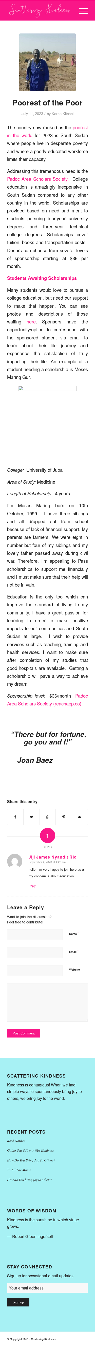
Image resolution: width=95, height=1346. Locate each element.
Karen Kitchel (62, 113)
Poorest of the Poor (47, 102)
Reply (32, 886)
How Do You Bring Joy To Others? (31, 1160)
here (28, 321)
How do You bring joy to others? (29, 1179)
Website (74, 969)
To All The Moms (19, 1169)
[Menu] (81, 10)
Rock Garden (16, 1140)
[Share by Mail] (80, 817)
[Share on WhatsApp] (47, 817)
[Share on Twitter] (31, 817)
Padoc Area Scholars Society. (38, 178)
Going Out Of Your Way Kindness (30, 1150)
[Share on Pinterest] (63, 817)
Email (74, 951)
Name (74, 933)
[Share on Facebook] (15, 817)
